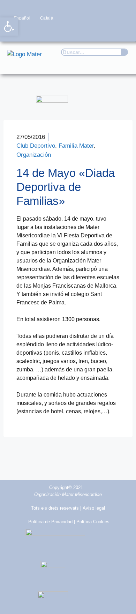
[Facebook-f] (67, 31)
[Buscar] (124, 52)
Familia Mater (76, 145)
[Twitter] (81, 31)
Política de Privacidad (50, 521)
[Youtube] (108, 31)
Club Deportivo (35, 145)
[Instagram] (94, 31)
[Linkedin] (122, 31)
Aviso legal (94, 508)
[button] (121, 62)
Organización (33, 154)
